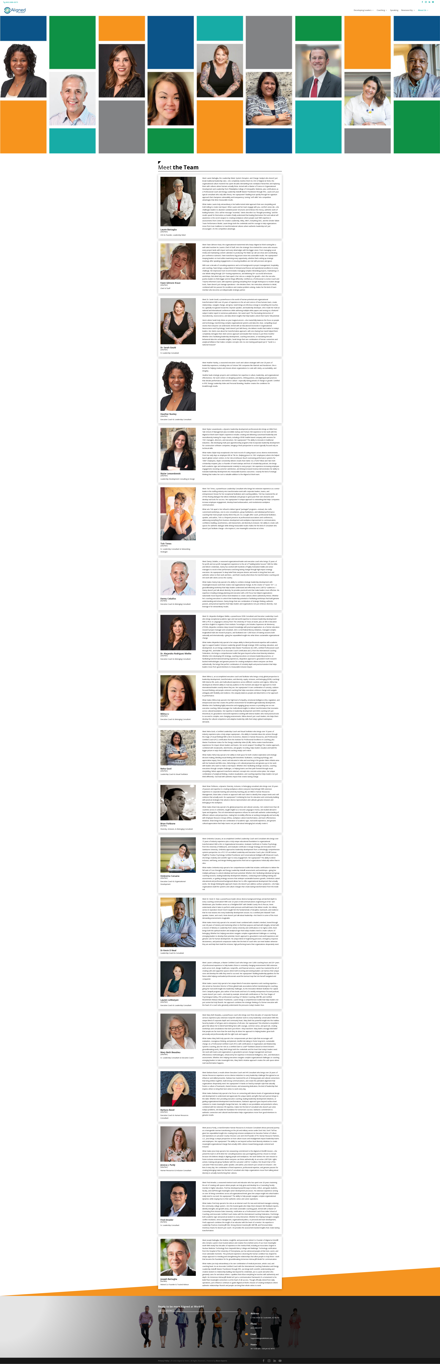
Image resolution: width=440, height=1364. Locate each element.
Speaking (394, 10)
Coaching (381, 10)
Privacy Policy (163, 1361)
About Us (422, 10)
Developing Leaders (362, 10)
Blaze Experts (221, 1361)
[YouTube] (433, 2)
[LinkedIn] (429, 2)
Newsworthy (407, 10)
